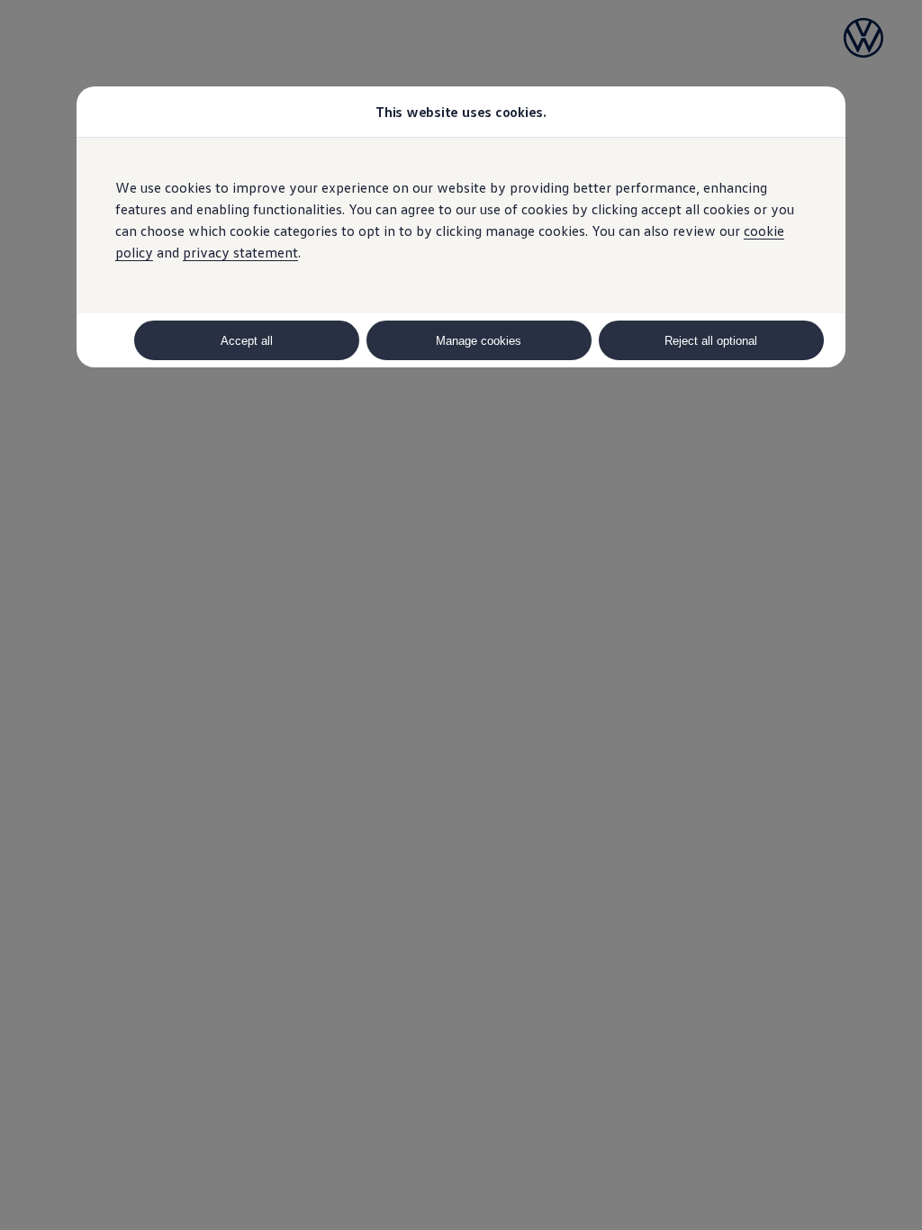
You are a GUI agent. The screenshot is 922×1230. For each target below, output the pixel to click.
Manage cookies (478, 341)
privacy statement (240, 252)
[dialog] (461, 615)
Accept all (247, 341)
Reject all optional (710, 341)
